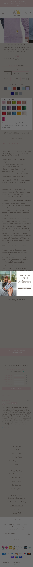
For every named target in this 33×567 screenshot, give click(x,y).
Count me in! (24, 288)
